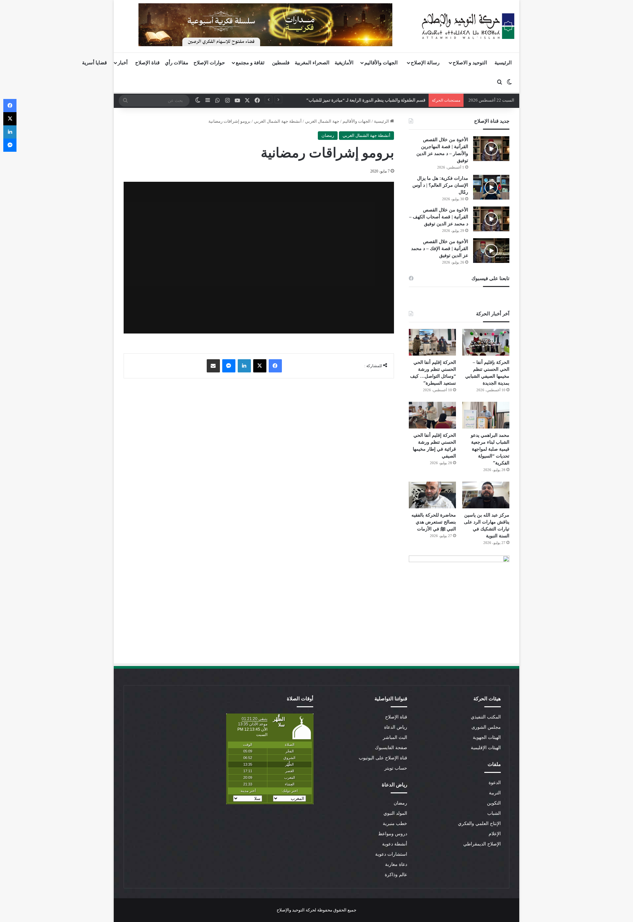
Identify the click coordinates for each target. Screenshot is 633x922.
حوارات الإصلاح (209, 62)
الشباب (494, 813)
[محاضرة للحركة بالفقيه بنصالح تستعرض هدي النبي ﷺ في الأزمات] (432, 495)
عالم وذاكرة (396, 874)
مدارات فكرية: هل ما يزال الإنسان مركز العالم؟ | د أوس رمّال (440, 185)
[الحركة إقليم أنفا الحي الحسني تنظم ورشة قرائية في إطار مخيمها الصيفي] (432, 415)
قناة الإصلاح (147, 62)
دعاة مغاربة (396, 864)
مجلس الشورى (486, 727)
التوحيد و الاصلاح (470, 62)
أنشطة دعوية (394, 844)
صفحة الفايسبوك (391, 747)
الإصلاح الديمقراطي (482, 844)
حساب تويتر (395, 768)
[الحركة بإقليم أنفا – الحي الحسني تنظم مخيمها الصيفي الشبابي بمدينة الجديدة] (485, 342)
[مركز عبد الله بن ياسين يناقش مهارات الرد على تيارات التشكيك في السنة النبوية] (485, 495)
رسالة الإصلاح (425, 62)
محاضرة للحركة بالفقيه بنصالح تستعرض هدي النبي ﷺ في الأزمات (433, 522)
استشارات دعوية (391, 854)
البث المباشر (395, 737)
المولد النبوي (395, 813)
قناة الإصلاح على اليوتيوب (383, 757)
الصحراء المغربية (312, 62)
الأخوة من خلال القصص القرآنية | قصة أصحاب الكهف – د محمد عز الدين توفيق (438, 216)
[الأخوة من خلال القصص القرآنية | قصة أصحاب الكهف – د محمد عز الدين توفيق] (491, 219)
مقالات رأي (176, 62)
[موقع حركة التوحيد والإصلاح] (468, 26)
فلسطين (280, 62)
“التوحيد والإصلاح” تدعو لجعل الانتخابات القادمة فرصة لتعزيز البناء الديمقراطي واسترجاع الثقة (348, 100)
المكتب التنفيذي (486, 717)
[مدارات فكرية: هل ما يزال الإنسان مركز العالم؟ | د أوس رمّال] (491, 187)
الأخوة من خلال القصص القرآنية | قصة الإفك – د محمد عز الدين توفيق (439, 248)
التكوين (494, 803)
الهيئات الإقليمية (486, 747)
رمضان (327, 135)
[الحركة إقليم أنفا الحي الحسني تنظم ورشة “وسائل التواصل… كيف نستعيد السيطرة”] (432, 342)
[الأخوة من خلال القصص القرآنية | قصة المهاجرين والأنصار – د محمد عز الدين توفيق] (491, 148)
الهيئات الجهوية (487, 737)
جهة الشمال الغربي (322, 121)
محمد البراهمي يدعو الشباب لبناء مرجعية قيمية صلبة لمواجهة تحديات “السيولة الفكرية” (490, 449)
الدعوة (495, 782)
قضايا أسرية (94, 62)
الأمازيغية (344, 62)
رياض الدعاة (395, 727)
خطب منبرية (395, 823)
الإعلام (495, 833)
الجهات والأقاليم (381, 62)
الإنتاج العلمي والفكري (479, 823)
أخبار (123, 62)
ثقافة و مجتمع (250, 62)
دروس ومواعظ (392, 833)
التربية (495, 792)
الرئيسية (503, 62)
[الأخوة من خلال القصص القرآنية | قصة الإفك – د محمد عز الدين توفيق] (491, 250)
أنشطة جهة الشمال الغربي (278, 121)
